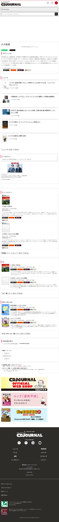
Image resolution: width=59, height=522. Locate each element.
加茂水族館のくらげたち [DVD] (18, 305)
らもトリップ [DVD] (15, 318)
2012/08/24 (29, 320)
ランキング (43, 456)
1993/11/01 (5, 237)
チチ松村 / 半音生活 (7, 206)
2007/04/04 (5, 210)
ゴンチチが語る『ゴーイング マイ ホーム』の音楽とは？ (25, 122)
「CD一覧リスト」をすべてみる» (12, 293)
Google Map (29, 472)
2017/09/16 (29, 307)
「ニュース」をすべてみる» (10, 149)
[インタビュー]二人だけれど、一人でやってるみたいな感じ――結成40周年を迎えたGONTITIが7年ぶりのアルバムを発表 (14, 175)
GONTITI (7, 353)
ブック (15, 452)
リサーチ (43, 452)
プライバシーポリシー (6, 487)
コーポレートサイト (29, 474)
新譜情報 (43, 449)
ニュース (15, 449)
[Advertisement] (29, 29)
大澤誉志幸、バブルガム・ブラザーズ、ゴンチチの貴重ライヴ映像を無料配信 (32, 96)
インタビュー (15, 460)
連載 (15, 456)
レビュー (43, 460)
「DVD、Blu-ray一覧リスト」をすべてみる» (16, 333)
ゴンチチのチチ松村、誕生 (11, 343)
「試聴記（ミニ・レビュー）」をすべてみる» (15, 253)
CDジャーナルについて (6, 484)
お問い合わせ (4, 495)
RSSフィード (4, 491)
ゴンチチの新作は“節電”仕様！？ (17, 136)
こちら (19, 366)
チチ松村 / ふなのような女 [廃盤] (10, 234)
